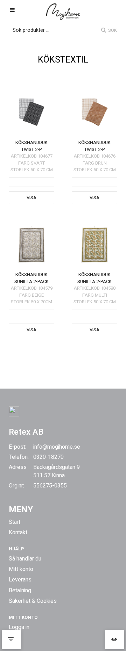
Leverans (20, 580)
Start (14, 522)
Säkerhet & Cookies (33, 601)
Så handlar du (25, 559)
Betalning (20, 590)
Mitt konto (21, 569)
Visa (31, 197)
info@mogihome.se (56, 447)
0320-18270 (48, 457)
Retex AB (26, 432)
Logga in (19, 627)
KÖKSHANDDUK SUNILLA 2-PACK (31, 278)
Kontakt (18, 532)
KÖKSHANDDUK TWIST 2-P (31, 146)
